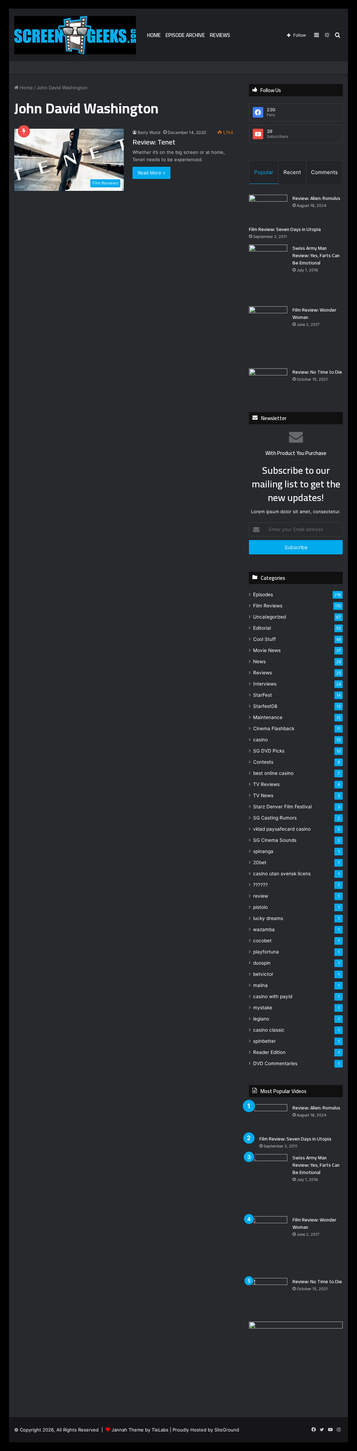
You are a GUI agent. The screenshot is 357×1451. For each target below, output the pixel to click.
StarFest (262, 695)
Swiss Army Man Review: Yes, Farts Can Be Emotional (316, 255)
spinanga (263, 851)
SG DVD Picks (268, 751)
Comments (324, 172)
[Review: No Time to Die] (268, 381)
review (260, 896)
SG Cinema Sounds (274, 840)
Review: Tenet (153, 141)
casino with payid (272, 996)
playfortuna (266, 952)
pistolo (260, 907)
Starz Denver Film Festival (282, 806)
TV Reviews (266, 784)
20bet (259, 862)
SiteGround (226, 1430)
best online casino (273, 773)
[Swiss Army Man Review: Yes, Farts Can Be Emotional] (268, 273)
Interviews (264, 684)
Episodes (263, 594)
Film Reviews (267, 605)
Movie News (267, 650)
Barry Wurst (149, 132)
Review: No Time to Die (317, 371)
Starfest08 (265, 706)
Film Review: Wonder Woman (314, 313)
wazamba (264, 929)
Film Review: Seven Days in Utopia (285, 229)
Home (154, 35)
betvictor (263, 974)
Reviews (220, 35)
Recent (292, 172)
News (259, 661)
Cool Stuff (264, 639)
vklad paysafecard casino (282, 829)
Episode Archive (185, 35)
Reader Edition (269, 1052)
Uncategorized (269, 617)
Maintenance (267, 717)
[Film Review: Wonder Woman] (268, 334)
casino (260, 739)
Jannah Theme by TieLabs (140, 1430)
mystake (262, 1007)
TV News (263, 795)
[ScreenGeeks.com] (75, 35)
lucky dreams (268, 918)
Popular (263, 172)
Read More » (151, 172)
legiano (261, 1019)
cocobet (262, 940)
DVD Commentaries (275, 1063)
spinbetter (264, 1041)
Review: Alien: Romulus (316, 198)
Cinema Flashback (273, 728)
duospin (262, 963)
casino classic (268, 1030)
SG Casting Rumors (275, 818)
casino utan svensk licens (282, 873)
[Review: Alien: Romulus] (268, 208)
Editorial (262, 628)
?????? (260, 885)
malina (260, 985)
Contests (263, 762)
